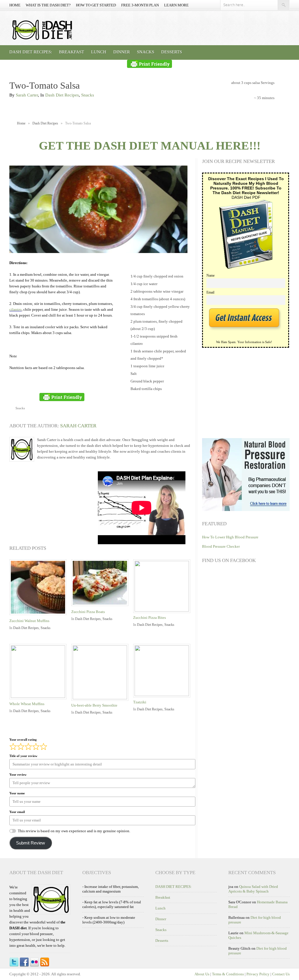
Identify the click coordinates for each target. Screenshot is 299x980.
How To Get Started (96, 5)
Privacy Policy (258, 974)
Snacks (145, 52)
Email (210, 292)
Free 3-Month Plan (140, 5)
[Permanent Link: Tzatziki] (163, 695)
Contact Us (281, 974)
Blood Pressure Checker (221, 546)
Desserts (171, 52)
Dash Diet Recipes (62, 95)
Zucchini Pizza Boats (88, 612)
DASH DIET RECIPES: (30, 52)
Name (210, 276)
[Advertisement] (53, 507)
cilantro (15, 309)
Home (14, 5)
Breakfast (71, 52)
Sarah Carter (27, 95)
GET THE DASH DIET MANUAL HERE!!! (149, 145)
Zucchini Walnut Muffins (29, 621)
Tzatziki (139, 702)
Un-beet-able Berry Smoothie (94, 705)
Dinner (121, 52)
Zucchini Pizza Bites (149, 617)
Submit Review (30, 843)
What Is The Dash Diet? (48, 5)
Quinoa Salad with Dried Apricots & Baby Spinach (253, 888)
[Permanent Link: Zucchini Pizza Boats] (101, 606)
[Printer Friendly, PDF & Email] (149, 64)
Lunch (98, 52)
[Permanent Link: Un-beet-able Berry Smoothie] (101, 698)
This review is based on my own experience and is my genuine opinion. (74, 831)
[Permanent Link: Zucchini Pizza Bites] (163, 610)
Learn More (176, 5)
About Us (201, 974)
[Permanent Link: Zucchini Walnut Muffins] (39, 615)
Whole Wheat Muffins (26, 704)
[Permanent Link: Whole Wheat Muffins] (39, 696)
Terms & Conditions (228, 974)
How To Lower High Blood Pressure (230, 537)
